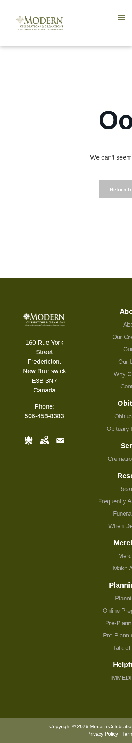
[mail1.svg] (60, 445)
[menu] (121, 18)
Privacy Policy (102, 734)
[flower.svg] (28, 445)
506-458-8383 (44, 416)
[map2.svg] (44, 445)
